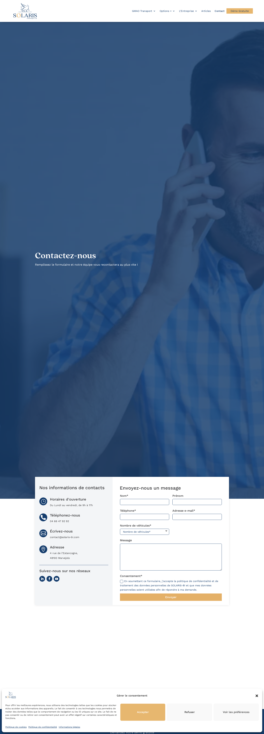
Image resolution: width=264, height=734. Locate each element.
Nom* (124, 495)
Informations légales (69, 727)
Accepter (143, 712)
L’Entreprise (186, 11)
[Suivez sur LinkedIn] (42, 579)
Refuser (189, 712)
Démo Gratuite (240, 11)
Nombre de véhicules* (135, 525)
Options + (166, 11)
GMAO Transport (142, 11)
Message (126, 540)
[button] (257, 696)
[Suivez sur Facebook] (49, 579)
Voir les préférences (236, 712)
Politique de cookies (16, 727)
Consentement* (131, 576)
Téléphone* (128, 510)
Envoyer (171, 597)
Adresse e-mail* (183, 510)
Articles (206, 11)
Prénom (177, 495)
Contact (219, 11)
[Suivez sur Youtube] (56, 579)
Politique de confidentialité (42, 727)
